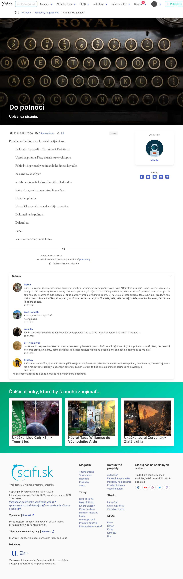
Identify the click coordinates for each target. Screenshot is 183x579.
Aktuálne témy (64, 4)
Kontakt (27, 515)
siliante (155, 160)
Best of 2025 (86, 498)
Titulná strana (86, 471)
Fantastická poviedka (118, 478)
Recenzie (84, 478)
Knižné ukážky (87, 505)
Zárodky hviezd (115, 509)
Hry (109, 536)
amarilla (28, 329)
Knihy (110, 529)
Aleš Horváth (31, 312)
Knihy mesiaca (87, 509)
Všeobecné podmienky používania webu (31, 501)
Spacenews (85, 475)
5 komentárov (46, 133)
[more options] (170, 276)
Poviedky (26, 12)
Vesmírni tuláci (115, 488)
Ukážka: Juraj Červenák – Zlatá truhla (145, 439)
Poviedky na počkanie (47, 12)
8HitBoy (28, 360)
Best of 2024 (86, 502)
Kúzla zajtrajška (115, 505)
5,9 (62, 133)
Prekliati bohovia (88, 522)
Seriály (111, 525)
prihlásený (84, 259)
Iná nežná (112, 502)
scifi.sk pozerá (87, 519)
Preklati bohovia (116, 485)
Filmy (110, 522)
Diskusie (139, 3)
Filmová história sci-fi (91, 526)
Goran (27, 284)
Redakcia (46, 531)
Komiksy (111, 532)
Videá (82, 485)
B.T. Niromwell (32, 342)
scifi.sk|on (112, 474)
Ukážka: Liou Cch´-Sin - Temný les (32, 439)
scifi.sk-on (98, 4)
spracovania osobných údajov (25, 505)
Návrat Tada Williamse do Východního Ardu (89, 439)
